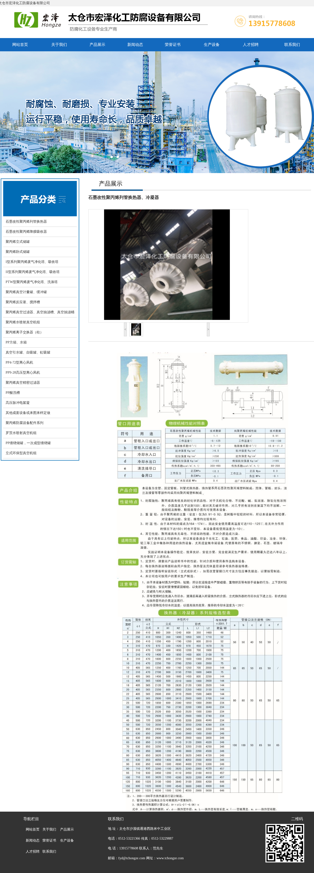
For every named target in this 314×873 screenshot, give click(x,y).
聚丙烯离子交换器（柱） (24, 332)
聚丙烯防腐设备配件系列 (24, 423)
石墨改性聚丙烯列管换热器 (26, 221)
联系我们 (292, 44)
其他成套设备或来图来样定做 (28, 413)
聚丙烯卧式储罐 (18, 252)
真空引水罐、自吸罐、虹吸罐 (28, 352)
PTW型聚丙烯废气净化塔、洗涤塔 (32, 282)
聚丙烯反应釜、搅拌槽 (23, 302)
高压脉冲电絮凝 (18, 403)
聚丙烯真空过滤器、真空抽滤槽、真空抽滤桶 (40, 312)
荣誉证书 (173, 44)
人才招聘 (251, 44)
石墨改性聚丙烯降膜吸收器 (26, 231)
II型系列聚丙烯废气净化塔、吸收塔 (33, 272)
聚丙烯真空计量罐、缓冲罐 (26, 292)
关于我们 (59, 44)
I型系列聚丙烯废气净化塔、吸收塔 (32, 262)
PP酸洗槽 (13, 393)
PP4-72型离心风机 (19, 362)
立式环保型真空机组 (21, 453)
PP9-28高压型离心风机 (23, 372)
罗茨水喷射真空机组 (21, 433)
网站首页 (20, 44)
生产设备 (212, 44)
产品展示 (97, 44)
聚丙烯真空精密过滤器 (23, 382)
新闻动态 (135, 44)
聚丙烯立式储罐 (18, 242)
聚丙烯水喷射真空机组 (23, 322)
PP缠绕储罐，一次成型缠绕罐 (28, 443)
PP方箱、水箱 (16, 342)
